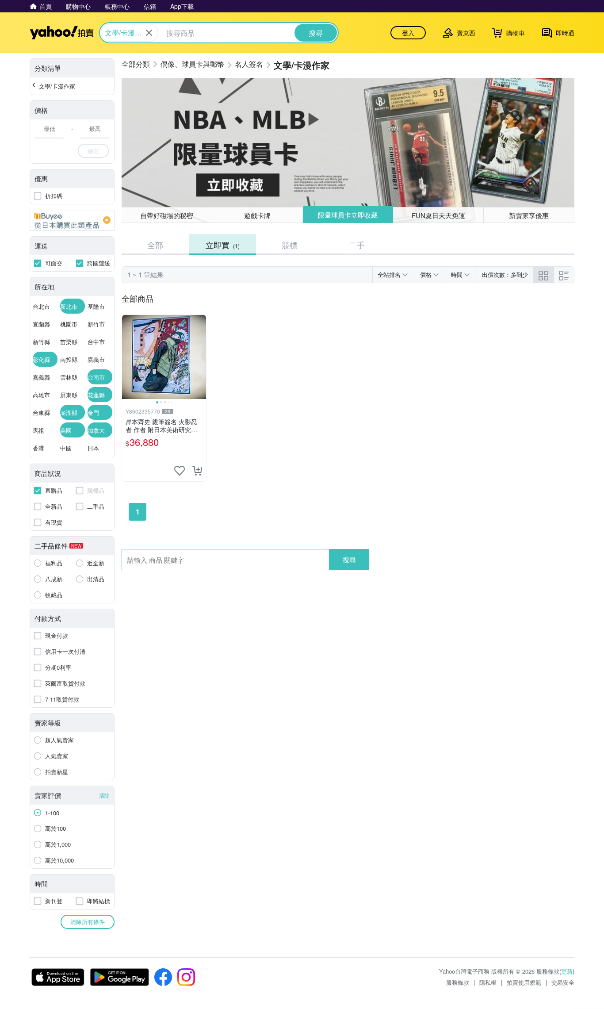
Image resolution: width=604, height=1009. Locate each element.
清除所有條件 (87, 921)
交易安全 (562, 982)
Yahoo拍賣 (62, 32)
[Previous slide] (128, 357)
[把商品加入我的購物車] (197, 470)
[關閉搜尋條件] (149, 32)
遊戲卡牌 (257, 215)
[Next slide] (200, 357)
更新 (567, 971)
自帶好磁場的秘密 (166, 215)
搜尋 (349, 559)
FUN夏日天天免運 (438, 215)
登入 (408, 32)
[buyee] (72, 220)
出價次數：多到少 (505, 274)
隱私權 (488, 982)
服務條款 (457, 982)
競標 (290, 244)
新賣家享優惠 (529, 215)
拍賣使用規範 (524, 982)
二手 (357, 244)
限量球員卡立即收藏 (348, 214)
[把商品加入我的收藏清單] (179, 470)
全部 (155, 244)
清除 (104, 795)
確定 (93, 150)
